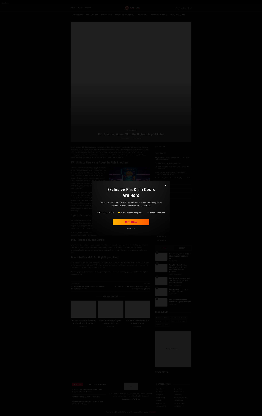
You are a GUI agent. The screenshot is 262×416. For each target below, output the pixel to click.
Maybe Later (131, 228)
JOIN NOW (131, 221)
